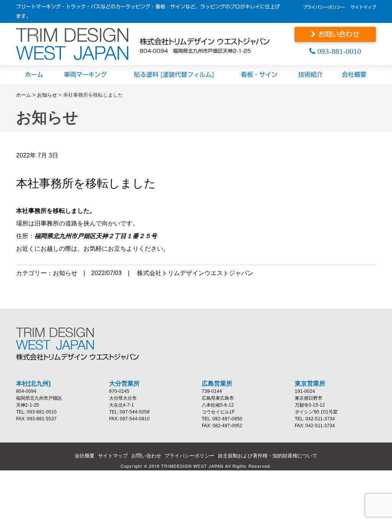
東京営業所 (310, 383)
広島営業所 (217, 383)
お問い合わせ (337, 34)
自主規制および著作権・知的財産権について (267, 456)
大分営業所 (124, 383)
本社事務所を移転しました (86, 183)
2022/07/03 (106, 273)
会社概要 (85, 456)
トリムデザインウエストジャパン (72, 44)
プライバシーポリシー (324, 7)
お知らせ (47, 95)
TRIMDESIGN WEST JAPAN (58, 338)
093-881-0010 (338, 51)
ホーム (23, 95)
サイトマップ (363, 7)
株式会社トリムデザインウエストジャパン (195, 273)
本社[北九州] (33, 383)
